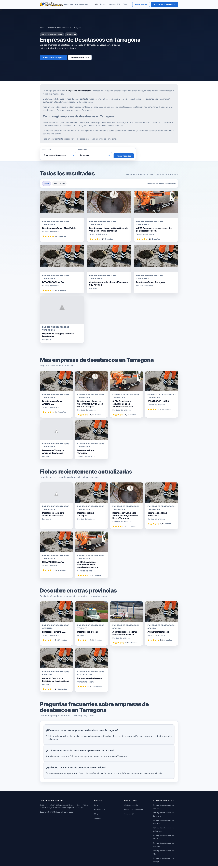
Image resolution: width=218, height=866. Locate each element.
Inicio (95, 4)
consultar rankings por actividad (145, 107)
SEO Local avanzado (80, 57)
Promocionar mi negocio (164, 4)
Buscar (103, 4)
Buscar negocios (123, 156)
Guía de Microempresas (63, 812)
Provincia (82, 150)
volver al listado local (80, 139)
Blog (125, 4)
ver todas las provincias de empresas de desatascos (105, 107)
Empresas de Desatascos (58, 27)
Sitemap (97, 818)
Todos (46, 183)
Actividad (46, 150)
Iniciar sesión (141, 4)
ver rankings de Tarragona (79, 110)
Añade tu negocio (131, 805)
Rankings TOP (114, 4)
